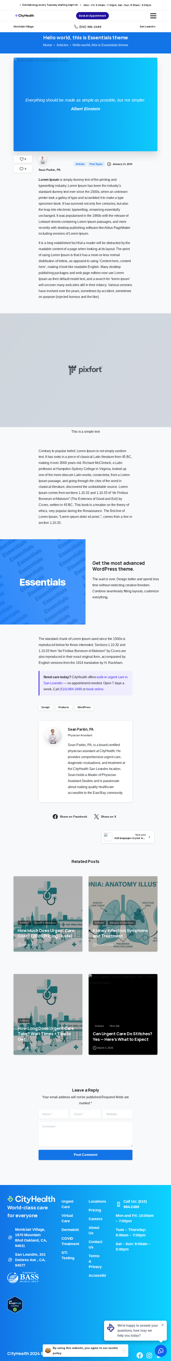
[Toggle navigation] (153, 15)
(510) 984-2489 (90, 27)
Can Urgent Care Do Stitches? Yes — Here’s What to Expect (122, 1036)
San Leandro (147, 26)
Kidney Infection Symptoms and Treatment (120, 933)
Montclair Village (24, 26)
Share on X (108, 816)
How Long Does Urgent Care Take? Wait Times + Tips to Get (46, 1033)
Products (63, 707)
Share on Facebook (73, 816)
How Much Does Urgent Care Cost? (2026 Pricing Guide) (46, 933)
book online (94, 689)
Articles (62, 45)
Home (47, 45)
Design (45, 707)
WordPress (84, 707)
